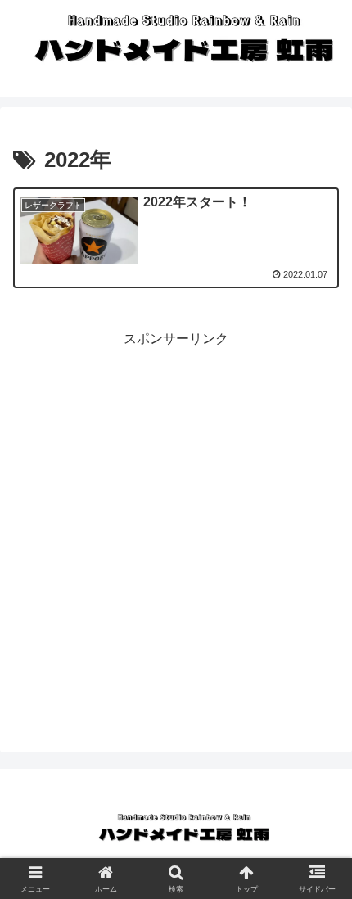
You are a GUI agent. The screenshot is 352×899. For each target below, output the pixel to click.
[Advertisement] (176, 526)
